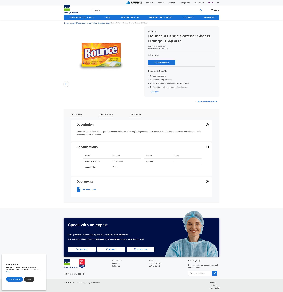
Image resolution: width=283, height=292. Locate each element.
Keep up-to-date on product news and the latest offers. (203, 266)
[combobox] (147, 10)
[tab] (81, 17)
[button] (277, 230)
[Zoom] (66, 84)
